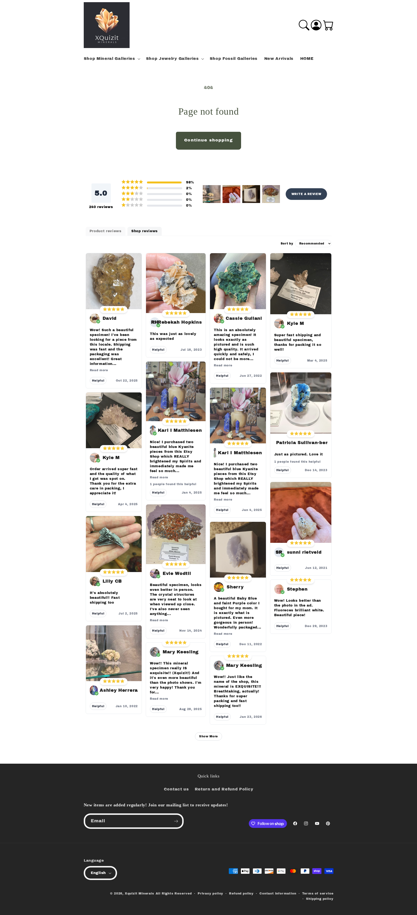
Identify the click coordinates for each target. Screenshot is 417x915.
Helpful (98, 380)
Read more (99, 370)
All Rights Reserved (174, 893)
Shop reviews (144, 231)
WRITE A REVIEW (306, 194)
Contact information (277, 893)
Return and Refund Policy (224, 789)
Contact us (176, 789)
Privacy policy (210, 893)
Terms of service (318, 893)
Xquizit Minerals (139, 893)
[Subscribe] (176, 821)
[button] (111, 58)
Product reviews (106, 231)
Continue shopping (208, 140)
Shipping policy (319, 899)
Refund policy (241, 893)
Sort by (287, 243)
